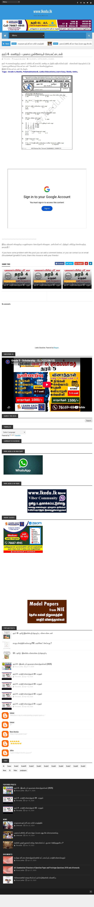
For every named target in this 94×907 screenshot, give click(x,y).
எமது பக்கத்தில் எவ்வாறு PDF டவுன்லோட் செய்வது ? (32, 643)
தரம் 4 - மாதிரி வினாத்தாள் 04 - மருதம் (17, 285)
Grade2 (31, 766)
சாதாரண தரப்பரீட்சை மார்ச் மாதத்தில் (18, 43)
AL (3, 766)
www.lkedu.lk (42, 11)
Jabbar (12, 750)
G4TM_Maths (42, 59)
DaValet (12, 713)
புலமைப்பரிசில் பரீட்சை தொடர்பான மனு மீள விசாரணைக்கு (67, 43)
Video (15, 770)
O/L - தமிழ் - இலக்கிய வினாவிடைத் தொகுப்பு (30, 653)
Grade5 (54, 766)
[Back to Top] (90, 891)
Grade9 (83, 766)
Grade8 (76, 766)
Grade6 (61, 766)
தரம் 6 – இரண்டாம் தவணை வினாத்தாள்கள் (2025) (32, 664)
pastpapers (23, 770)
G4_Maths (33, 59)
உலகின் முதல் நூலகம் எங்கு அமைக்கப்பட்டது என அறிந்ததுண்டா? (38, 842)
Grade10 (23, 766)
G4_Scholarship (9, 281)
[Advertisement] (47, 573)
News (43, 43)
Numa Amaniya (14, 732)
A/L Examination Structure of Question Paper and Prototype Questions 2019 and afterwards (46, 867)
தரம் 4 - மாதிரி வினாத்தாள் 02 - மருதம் (77, 285)
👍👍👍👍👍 (15, 741)
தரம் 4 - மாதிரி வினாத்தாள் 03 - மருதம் (47, 285)
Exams (9, 766)
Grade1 (16, 766)
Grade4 (51, 59)
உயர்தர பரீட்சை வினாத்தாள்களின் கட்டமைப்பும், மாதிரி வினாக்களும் (39, 857)
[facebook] (77, 2)
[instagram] (81, 2)
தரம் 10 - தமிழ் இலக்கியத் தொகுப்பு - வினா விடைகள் (33, 633)
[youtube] (90, 2)
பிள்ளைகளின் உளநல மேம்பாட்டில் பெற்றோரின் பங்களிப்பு (35, 877)
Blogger (56, 347)
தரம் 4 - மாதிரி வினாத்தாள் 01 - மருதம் (27, 703)
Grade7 (68, 766)
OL (10, 770)
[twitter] (87, 2)
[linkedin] (84, 2)
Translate (17, 435)
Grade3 (39, 766)
